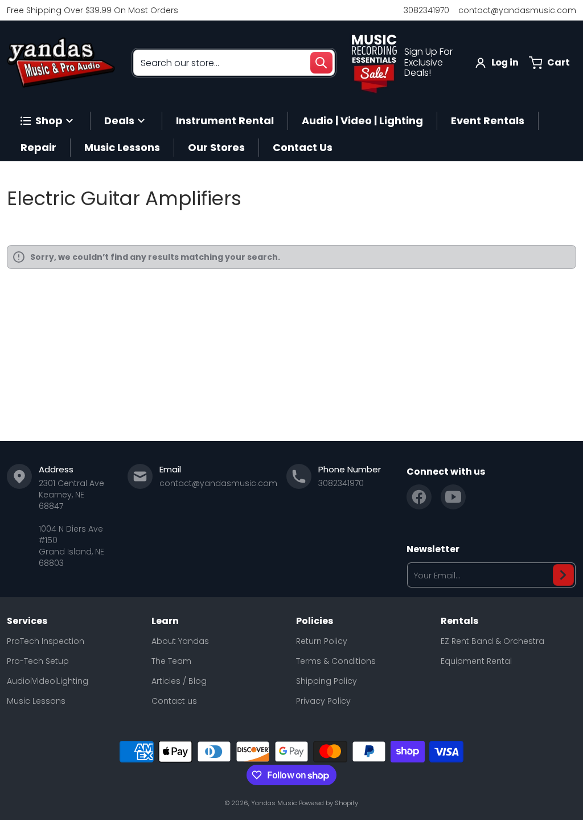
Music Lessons (36, 701)
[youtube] (453, 496)
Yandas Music (274, 802)
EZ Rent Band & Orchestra (492, 641)
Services (27, 621)
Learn (165, 621)
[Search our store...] (321, 63)
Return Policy (321, 641)
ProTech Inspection (45, 641)
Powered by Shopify (328, 802)
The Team (171, 661)
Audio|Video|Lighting (47, 681)
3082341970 (426, 10)
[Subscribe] (563, 575)
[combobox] (234, 63)
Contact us (174, 701)
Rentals (459, 621)
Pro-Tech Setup (38, 661)
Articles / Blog (179, 681)
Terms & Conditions (336, 661)
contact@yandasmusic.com (517, 10)
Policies (314, 621)
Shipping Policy (326, 681)
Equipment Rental (476, 661)
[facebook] (419, 496)
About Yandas (180, 641)
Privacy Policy (323, 701)
